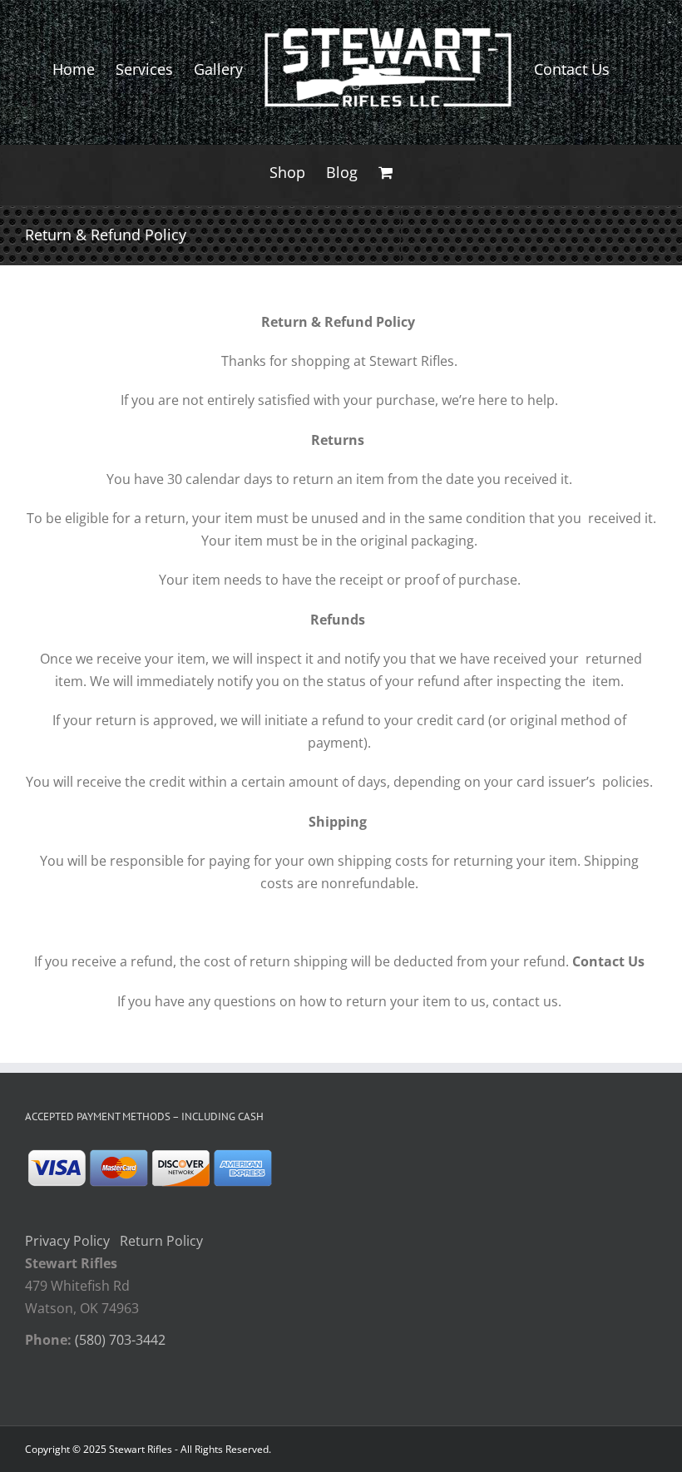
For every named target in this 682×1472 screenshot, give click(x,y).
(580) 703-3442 (120, 1340)
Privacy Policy (67, 1241)
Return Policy (161, 1241)
